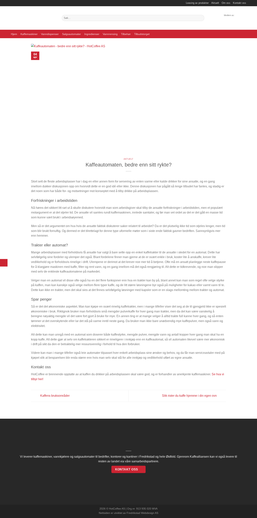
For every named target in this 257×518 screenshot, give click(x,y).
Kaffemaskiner (29, 34)
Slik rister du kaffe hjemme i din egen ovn (189, 395)
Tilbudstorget (142, 34)
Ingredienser (91, 34)
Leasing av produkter (197, 3)
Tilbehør (126, 34)
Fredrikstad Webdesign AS (142, 512)
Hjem (14, 34)
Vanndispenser (50, 34)
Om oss (226, 3)
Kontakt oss (239, 3)
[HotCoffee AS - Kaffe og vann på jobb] (33, 18)
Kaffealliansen (199, 456)
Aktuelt (215, 3)
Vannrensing (110, 34)
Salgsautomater (71, 34)
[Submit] (201, 18)
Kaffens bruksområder (55, 395)
